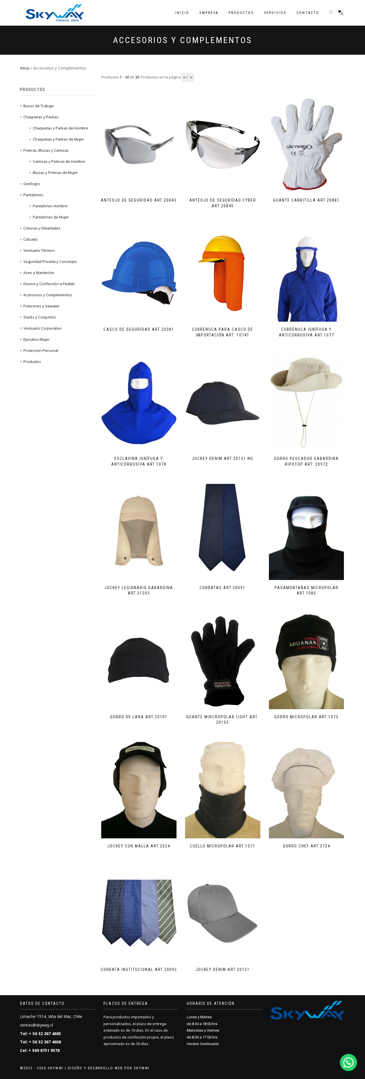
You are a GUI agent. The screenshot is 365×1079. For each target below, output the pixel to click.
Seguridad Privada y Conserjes (50, 261)
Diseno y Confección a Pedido (49, 283)
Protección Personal (40, 350)
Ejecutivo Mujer (36, 339)
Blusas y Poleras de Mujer (55, 172)
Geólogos (31, 183)
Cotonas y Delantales (41, 228)
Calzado (30, 239)
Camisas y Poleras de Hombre (59, 161)
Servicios (275, 13)
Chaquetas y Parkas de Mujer (58, 139)
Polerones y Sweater (41, 306)
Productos (241, 13)
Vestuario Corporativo (42, 328)
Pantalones (33, 194)
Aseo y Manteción (38, 272)
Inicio (182, 13)
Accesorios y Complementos (47, 294)
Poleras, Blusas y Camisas (46, 150)
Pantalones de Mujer (51, 217)
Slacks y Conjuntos (39, 317)
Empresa (209, 13)
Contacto (308, 13)
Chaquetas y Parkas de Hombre (60, 128)
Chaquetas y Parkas (40, 116)
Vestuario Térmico (39, 250)
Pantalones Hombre (50, 205)
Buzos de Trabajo (38, 105)
